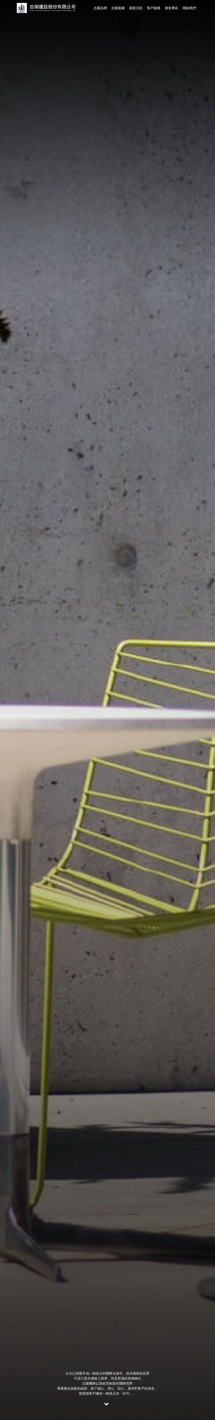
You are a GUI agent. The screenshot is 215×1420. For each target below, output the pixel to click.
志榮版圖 (118, 8)
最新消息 (136, 8)
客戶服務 (153, 8)
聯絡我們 (189, 8)
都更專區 (171, 8)
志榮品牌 (100, 8)
